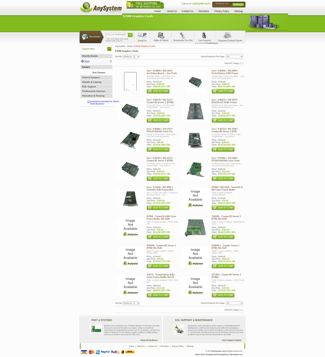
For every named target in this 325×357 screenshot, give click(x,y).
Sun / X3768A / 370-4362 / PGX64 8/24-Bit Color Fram (226, 159)
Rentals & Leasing (91, 82)
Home (158, 11)
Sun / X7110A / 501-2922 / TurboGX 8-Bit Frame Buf (160, 188)
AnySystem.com (218, 351)
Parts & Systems (91, 77)
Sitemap (238, 11)
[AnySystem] (101, 12)
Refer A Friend (160, 36)
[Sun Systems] (96, 62)
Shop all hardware (149, 340)
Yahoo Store (200, 354)
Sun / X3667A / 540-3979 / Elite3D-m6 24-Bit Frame (225, 101)
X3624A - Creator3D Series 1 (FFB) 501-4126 (226, 217)
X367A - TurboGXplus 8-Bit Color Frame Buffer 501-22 (161, 275)
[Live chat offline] (205, 36)
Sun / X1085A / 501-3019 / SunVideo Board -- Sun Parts (162, 72)
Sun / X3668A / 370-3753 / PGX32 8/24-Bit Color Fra (160, 130)
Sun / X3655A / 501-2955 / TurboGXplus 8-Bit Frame (225, 72)
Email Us (142, 36)
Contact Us (187, 11)
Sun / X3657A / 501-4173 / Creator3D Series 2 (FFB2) (160, 101)
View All (228, 63)
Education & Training (93, 95)
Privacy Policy (222, 11)
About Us (172, 11)
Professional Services (93, 91)
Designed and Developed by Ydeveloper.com (223, 354)
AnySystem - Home (124, 46)
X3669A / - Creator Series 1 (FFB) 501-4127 (226, 246)
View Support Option (231, 340)
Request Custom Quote (228, 36)
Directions (204, 11)
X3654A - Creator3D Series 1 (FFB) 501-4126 (161, 246)
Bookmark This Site (182, 36)
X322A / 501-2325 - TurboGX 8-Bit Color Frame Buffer (227, 188)
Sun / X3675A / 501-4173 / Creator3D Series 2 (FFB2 (160, 159)
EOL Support (89, 86)
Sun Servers (98, 72)
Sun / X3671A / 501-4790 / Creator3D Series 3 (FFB (225, 130)
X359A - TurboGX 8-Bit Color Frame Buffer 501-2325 (161, 217)
